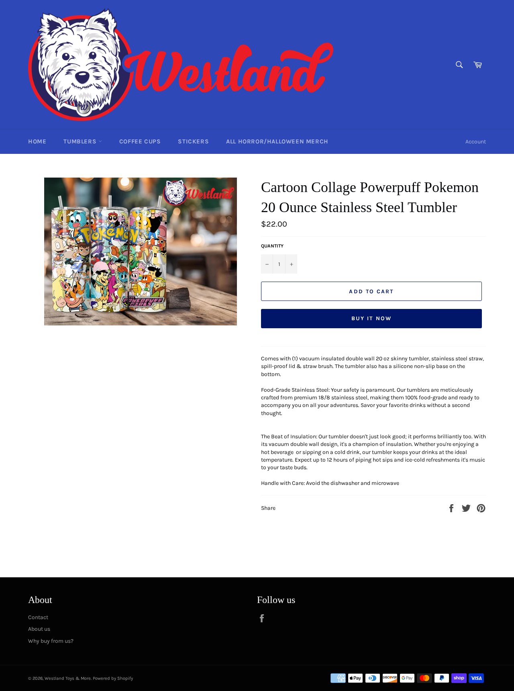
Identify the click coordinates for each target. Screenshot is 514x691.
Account (475, 141)
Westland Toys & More (68, 678)
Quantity (272, 246)
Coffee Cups (140, 141)
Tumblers (80, 141)
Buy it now (371, 318)
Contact (38, 617)
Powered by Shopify (113, 678)
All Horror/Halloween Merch (277, 141)
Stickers (193, 141)
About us (39, 629)
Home (37, 141)
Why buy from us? (50, 641)
